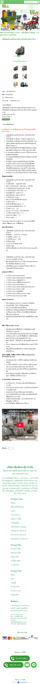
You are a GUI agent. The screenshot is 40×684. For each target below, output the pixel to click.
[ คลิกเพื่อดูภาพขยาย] (20, 61)
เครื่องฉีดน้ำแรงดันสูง (28, 32)
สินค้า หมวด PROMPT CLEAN (10, 32)
